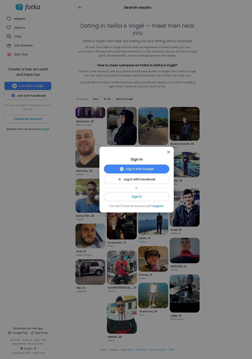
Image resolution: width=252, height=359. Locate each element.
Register (158, 206)
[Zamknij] (168, 152)
